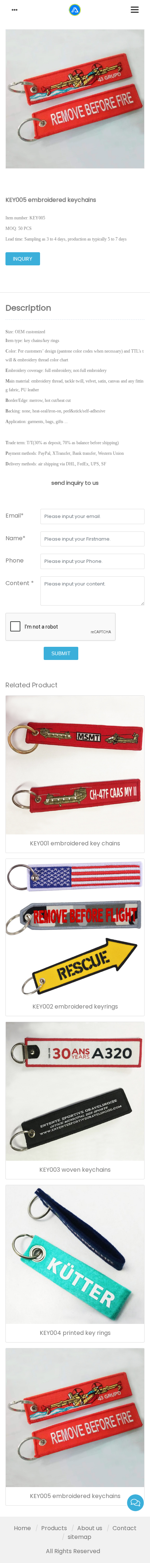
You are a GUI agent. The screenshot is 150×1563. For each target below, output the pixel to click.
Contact (124, 1528)
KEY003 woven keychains (75, 1170)
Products (54, 1528)
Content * (19, 583)
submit (61, 653)
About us (89, 1528)
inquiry (22, 258)
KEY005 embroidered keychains (75, 1496)
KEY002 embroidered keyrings (75, 1006)
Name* (15, 538)
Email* (14, 515)
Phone (14, 560)
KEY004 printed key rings (75, 1333)
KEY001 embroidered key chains (75, 843)
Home (22, 1528)
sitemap (79, 1537)
